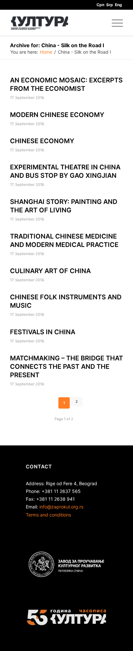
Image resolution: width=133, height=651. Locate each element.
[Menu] (114, 23)
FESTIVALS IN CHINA (42, 332)
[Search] (99, 23)
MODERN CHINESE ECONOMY (57, 115)
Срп (100, 4)
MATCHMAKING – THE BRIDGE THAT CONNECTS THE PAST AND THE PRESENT (66, 366)
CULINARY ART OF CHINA (50, 271)
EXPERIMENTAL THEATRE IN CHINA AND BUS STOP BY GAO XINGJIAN (65, 171)
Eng (118, 4)
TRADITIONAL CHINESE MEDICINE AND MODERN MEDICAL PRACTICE (64, 240)
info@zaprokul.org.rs (61, 506)
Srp (109, 4)
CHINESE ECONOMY (42, 141)
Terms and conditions (48, 515)
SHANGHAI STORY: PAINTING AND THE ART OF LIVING (63, 206)
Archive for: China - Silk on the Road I (57, 45)
